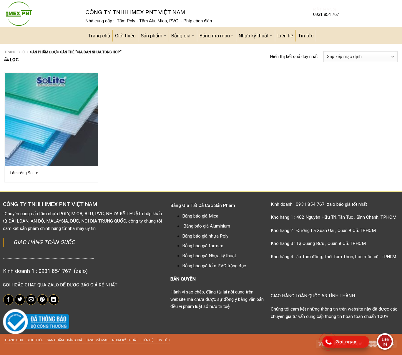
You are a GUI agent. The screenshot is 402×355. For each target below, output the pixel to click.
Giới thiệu (125, 36)
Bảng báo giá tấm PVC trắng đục (214, 265)
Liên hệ (285, 36)
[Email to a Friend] (31, 299)
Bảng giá (180, 36)
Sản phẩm (151, 36)
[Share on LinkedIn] (54, 299)
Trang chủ (99, 36)
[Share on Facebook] (8, 299)
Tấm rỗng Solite (23, 172)
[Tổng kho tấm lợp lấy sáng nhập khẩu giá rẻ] (40, 13)
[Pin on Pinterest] (42, 299)
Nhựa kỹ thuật (254, 36)
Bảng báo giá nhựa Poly (205, 236)
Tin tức (305, 36)
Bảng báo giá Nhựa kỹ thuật (209, 255)
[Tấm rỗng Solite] (51, 119)
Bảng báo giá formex (202, 245)
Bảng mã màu (215, 36)
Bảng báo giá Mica (200, 216)
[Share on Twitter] (20, 299)
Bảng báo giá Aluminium (206, 226)
